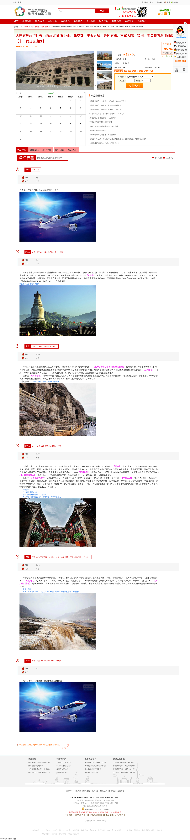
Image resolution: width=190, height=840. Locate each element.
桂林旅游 (62, 834)
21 (60, 124)
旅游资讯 (101, 830)
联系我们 (103, 791)
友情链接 (121, 791)
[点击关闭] (185, 23)
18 (31, 124)
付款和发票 (61, 759)
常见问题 (32, 759)
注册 (14, 2)
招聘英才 (69, 791)
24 (21, 131)
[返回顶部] (184, 69)
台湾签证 (137, 830)
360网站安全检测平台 (8, 839)
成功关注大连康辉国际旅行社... (39, 762)
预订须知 (86, 791)
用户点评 (46, 149)
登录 (19, 2)
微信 (176, 2)
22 (70, 124)
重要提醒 (34, 149)
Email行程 (169, 158)
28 (60, 131)
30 (81, 131)
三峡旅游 (159, 830)
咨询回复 (59, 149)
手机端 (159, 2)
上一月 (18, 93)
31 (21, 139)
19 (41, 124)
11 (31, 116)
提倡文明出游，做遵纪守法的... (96, 766)
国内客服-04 (181, 54)
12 (41, 116)
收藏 (151, 2)
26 (41, 131)
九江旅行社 (46, 830)
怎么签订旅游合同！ (92, 772)
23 (81, 124)
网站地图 (95, 791)
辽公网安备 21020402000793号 (95, 821)
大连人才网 (56, 830)
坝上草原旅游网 (148, 830)
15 (70, 116)
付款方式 (77, 791)
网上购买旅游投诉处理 (93, 769)
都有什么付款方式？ (63, 766)
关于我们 (112, 791)
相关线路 (72, 149)
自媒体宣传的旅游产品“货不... (124, 762)
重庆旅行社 (46, 834)
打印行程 (158, 158)
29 (70, 131)
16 (81, 116)
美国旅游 (84, 830)
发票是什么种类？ (63, 772)
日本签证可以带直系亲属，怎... (39, 772)
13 (50, 116)
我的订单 (145, 2)
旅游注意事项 (119, 759)
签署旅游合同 (90, 759)
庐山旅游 (93, 830)
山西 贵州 (44, 27)
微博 (169, 2)
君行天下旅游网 (73, 834)
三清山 (54, 834)
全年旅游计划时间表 (35, 766)
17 (21, 124)
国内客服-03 (181, 50)
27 (50, 131)
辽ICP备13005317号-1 (99, 806)
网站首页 (27, 27)
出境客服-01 (181, 43)
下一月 (83, 93)
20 (50, 124)
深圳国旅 (76, 830)
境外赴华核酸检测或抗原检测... (124, 772)
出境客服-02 (181, 46)
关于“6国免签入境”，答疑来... (39, 769)
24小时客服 (181, 57)
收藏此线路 (168, 56)
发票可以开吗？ (62, 769)
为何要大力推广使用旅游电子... (96, 762)
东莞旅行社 (119, 830)
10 (21, 116)
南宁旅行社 (66, 830)
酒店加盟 (110, 830)
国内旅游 (35, 27)
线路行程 (21, 149)
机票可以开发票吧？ (63, 762)
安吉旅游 (128, 830)
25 (31, 131)
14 (60, 116)
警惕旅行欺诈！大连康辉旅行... (124, 766)
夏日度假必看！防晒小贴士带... (124, 769)
